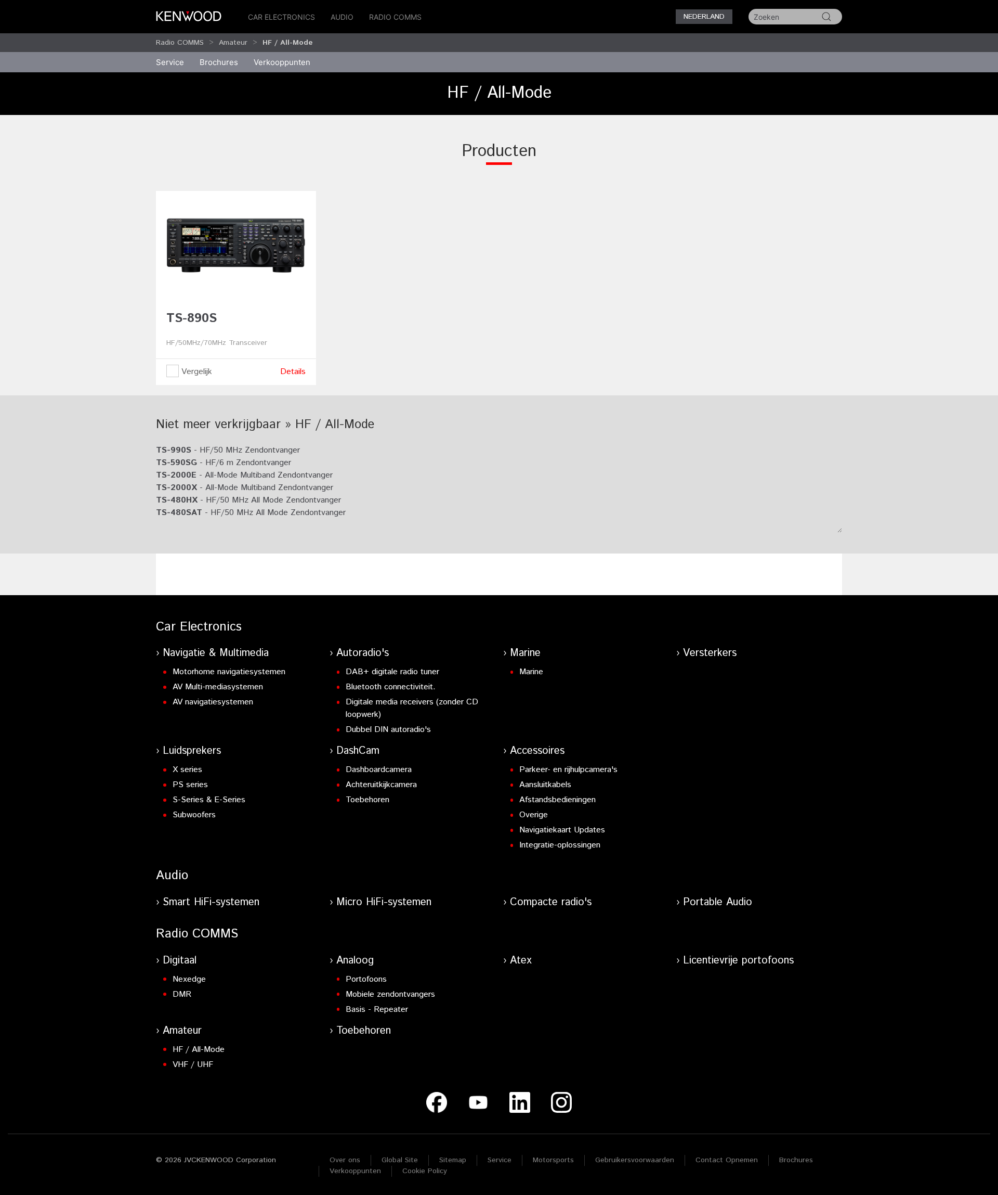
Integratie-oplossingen (559, 845)
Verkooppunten (282, 62)
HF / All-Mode (199, 1050)
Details (293, 372)
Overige (533, 815)
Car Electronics (281, 16)
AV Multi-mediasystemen (218, 687)
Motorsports (553, 1160)
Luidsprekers (192, 751)
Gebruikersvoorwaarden (634, 1160)
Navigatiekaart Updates (562, 830)
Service (170, 62)
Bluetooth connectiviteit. (391, 687)
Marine (525, 653)
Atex (521, 960)
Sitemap (452, 1160)
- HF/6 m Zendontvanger (223, 463)
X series (187, 770)
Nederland (704, 16)
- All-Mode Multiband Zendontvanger (244, 475)
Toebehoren (367, 800)
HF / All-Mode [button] (287, 42)
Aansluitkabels (545, 785)
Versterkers (710, 653)
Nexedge (189, 979)
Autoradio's (362, 653)
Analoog (355, 960)
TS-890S (191, 318)
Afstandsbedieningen (557, 800)
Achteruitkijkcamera (381, 785)
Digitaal (179, 960)
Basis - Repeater (377, 1010)
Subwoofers (194, 815)
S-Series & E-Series (209, 800)
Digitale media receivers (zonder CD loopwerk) (412, 708)
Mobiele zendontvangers (390, 994)
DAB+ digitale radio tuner (392, 672)
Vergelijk (195, 372)
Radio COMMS (395, 16)
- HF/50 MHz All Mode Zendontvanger (248, 500)
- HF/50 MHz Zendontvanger (228, 450)
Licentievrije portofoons (738, 960)
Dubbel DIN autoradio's (388, 730)
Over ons (345, 1160)
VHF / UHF (193, 1065)
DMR (182, 994)
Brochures (796, 1160)
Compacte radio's (551, 902)
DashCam (357, 751)
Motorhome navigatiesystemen (229, 672)
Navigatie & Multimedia (216, 653)
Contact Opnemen (726, 1160)
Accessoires (537, 751)
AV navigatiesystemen (213, 702)
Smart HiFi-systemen (211, 902)
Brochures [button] (219, 62)
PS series (190, 785)
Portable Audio (717, 902)
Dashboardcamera (379, 770)
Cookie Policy (424, 1171)
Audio (342, 16)
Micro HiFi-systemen (383, 902)
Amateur (233, 42)
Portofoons (366, 979)
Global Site (400, 1160)
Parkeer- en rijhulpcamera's (568, 770)
